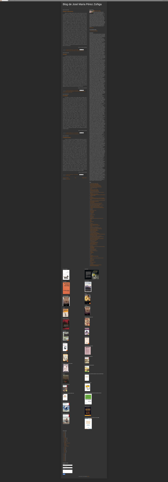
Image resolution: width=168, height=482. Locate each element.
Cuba (67, 91)
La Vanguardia (92, 252)
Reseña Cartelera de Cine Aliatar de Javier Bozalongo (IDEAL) (97, 200)
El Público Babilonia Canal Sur (93, 232)
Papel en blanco (92, 216)
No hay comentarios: (76, 49)
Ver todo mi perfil (91, 27)
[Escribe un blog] (80, 49)
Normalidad (65, 95)
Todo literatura (92, 217)
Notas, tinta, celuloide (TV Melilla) (94, 189)
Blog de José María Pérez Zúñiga (82, 4)
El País (91, 253)
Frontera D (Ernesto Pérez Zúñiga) (94, 256)
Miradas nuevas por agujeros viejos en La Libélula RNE (96, 238)
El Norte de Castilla (92, 214)
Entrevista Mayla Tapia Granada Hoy (94, 201)
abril (64, 449)
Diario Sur (91, 215)
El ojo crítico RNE (92, 202)
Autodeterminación (67, 137)
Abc (90, 254)
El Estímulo (91, 209)
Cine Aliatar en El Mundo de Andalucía (94, 233)
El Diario (91, 196)
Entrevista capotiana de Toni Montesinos (95, 225)
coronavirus (70, 50)
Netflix (84, 91)
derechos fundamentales (71, 91)
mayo (65, 448)
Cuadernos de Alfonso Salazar (93, 229)
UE (83, 50)
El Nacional (91, 208)
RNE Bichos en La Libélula (93, 240)
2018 (64, 455)
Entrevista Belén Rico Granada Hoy (94, 190)
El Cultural (91, 251)
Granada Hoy (91, 197)
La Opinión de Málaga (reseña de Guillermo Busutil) (96, 206)
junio (64, 447)
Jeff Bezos (74, 50)
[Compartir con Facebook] (82, 49)
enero (65, 452)
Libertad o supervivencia (68, 11)
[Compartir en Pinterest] (83, 49)
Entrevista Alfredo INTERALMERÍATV (94, 184)
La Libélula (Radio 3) (92, 241)
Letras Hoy (91, 255)
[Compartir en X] (81, 49)
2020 (64, 453)
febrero (65, 451)
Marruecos (80, 50)
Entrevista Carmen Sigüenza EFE (94, 183)
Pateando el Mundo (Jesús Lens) (94, 224)
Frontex (72, 50)
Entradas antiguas (84, 177)
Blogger (88, 476)
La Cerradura (77, 50)
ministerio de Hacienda (81, 91)
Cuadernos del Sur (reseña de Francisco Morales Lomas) (97, 207)
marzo (65, 450)
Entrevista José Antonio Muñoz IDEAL (94, 191)
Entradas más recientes (66, 177)
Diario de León (92, 221)
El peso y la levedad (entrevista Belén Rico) (95, 185)
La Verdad (91, 223)
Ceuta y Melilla (66, 50)
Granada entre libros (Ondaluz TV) (94, 230)
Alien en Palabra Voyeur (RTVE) (94, 239)
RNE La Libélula (92, 211)
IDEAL (91, 220)
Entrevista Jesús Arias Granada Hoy (94, 265)
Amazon (66, 91)
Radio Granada (92, 260)
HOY (90, 222)
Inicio (75, 177)
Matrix (78, 91)
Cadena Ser (91, 245)
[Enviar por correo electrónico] (79, 174)
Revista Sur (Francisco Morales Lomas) (94, 237)
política (82, 50)
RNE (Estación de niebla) (93, 210)
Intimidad (65, 54)
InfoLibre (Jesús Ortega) (93, 231)
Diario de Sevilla (92, 259)
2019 (64, 454)
